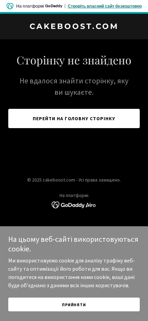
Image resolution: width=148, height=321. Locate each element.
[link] (74, 26)
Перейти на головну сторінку (74, 118)
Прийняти (74, 304)
